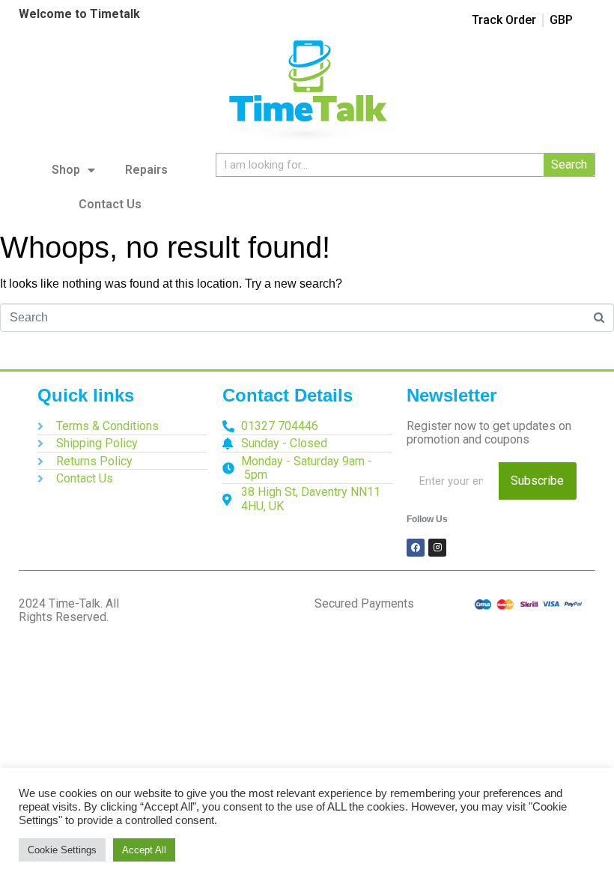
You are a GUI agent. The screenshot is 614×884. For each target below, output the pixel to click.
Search (569, 164)
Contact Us (110, 204)
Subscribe (537, 480)
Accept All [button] (144, 850)
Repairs (146, 170)
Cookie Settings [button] (62, 850)
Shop (66, 170)
